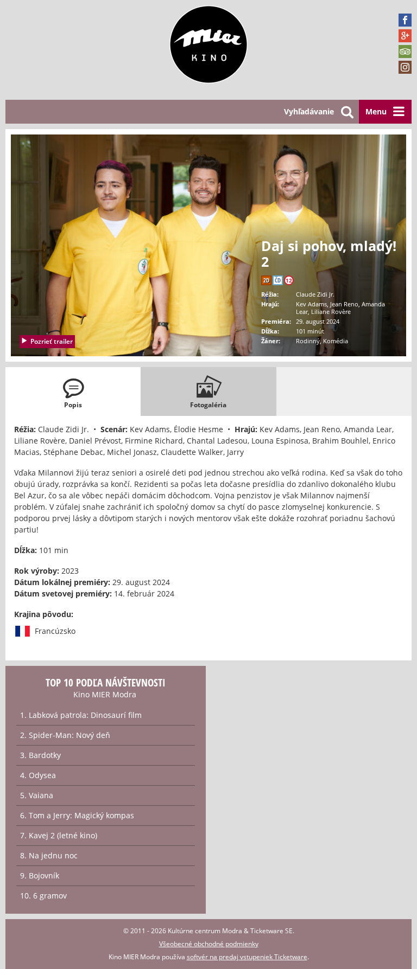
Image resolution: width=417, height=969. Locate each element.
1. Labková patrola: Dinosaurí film (81, 715)
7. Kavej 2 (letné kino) (58, 835)
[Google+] (405, 35)
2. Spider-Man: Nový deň (65, 735)
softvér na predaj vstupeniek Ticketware (247, 956)
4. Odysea (38, 775)
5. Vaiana (36, 795)
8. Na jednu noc (49, 855)
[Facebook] (405, 20)
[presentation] (73, 391)
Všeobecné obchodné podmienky (208, 943)
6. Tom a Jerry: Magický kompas (77, 815)
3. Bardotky (40, 755)
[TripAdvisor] (405, 51)
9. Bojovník (39, 875)
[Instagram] (405, 67)
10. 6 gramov (43, 895)
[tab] (73, 391)
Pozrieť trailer (51, 341)
